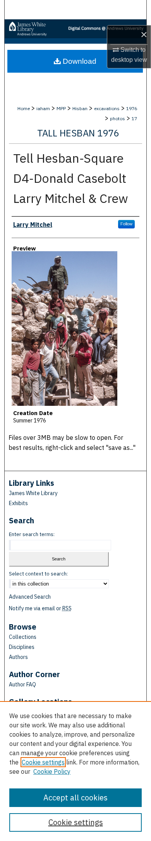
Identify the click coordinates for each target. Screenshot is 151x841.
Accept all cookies (75, 797)
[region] (75, 771)
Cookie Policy (51, 771)
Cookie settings (43, 762)
